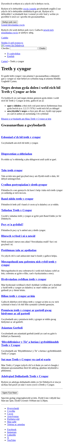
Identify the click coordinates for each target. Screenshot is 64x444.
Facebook (11, 429)
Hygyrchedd (13, 408)
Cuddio (4, 37)
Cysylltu (11, 411)
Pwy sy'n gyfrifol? (12, 224)
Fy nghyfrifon (13, 53)
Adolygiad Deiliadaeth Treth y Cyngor (24, 376)
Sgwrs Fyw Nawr (9, 393)
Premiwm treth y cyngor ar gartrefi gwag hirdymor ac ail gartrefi (26, 312)
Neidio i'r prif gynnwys (12, 43)
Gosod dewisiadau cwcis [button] (13, 25)
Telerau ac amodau (16, 424)
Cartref (4, 61)
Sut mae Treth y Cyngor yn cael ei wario (26, 359)
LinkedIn (11, 435)
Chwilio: (5, 48)
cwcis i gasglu (29, 8)
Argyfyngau (13, 416)
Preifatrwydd (13, 419)
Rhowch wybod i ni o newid (18, 235)
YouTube (11, 440)
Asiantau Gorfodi (12, 327)
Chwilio (42, 48)
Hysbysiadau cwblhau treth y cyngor (23, 279)
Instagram (11, 432)
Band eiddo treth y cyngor (17, 198)
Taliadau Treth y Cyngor (16, 210)
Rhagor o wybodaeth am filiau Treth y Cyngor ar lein (26, 119)
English (10, 56)
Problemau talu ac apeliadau (18, 250)
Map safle (11, 421)
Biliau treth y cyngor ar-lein (18, 296)
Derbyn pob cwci (9, 22)
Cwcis (10, 413)
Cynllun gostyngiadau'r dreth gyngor (24, 184)
